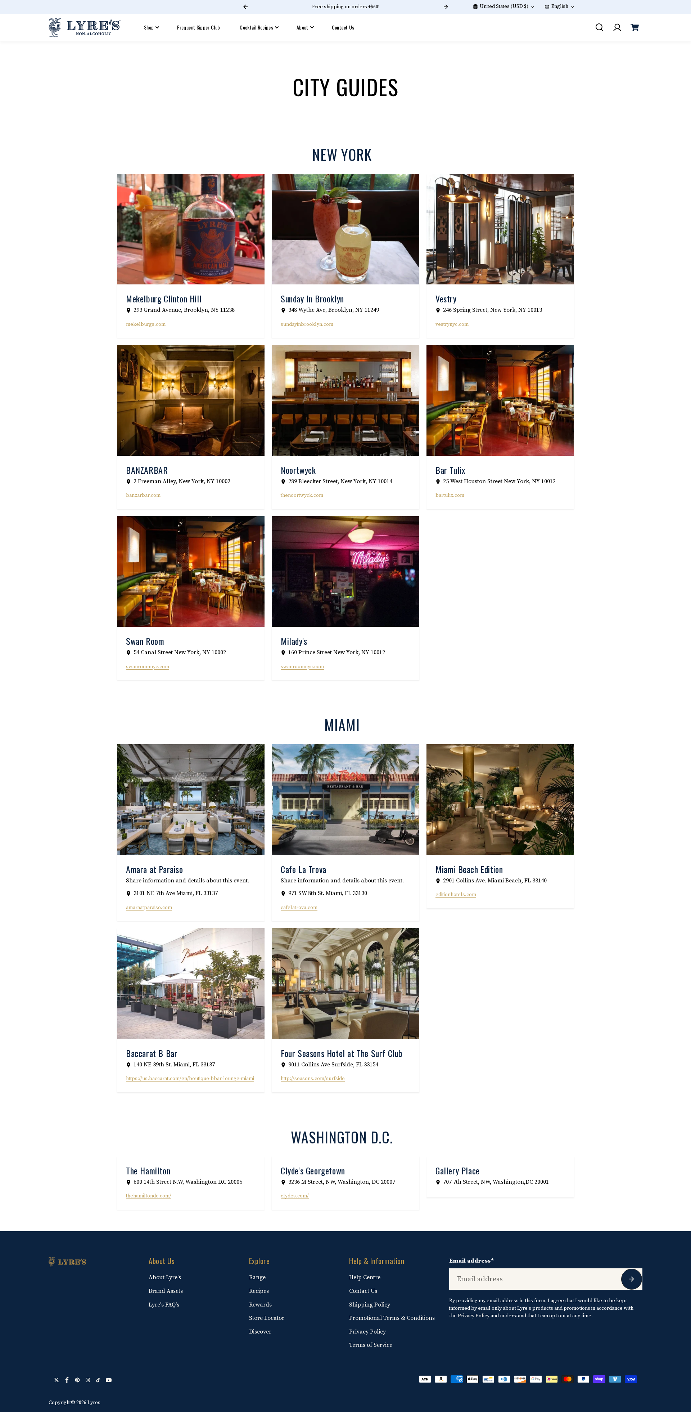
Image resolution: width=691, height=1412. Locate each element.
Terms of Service (370, 1345)
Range (257, 1277)
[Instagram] (87, 1380)
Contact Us (343, 27)
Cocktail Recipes (256, 27)
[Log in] (617, 27)
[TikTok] (98, 1380)
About (302, 27)
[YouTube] (108, 1380)
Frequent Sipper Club (198, 27)
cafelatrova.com (299, 907)
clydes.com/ (295, 1196)
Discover (260, 1331)
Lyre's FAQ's (164, 1304)
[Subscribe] (631, 1279)
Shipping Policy (369, 1304)
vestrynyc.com (452, 324)
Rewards (260, 1304)
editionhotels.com (455, 894)
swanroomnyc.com (147, 667)
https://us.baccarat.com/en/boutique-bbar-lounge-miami (190, 1078)
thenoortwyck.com (302, 495)
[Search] (599, 27)
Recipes (259, 1291)
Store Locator (266, 1318)
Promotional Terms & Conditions (392, 1318)
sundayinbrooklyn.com (307, 324)
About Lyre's (165, 1277)
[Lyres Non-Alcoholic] (85, 27)
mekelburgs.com (146, 324)
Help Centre (364, 1277)
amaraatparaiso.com (149, 907)
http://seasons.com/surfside (313, 1078)
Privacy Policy (367, 1331)
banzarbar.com (143, 495)
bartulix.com (449, 495)
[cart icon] (634, 27)
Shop (149, 27)
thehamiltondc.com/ (148, 1196)
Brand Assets (166, 1291)
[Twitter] (56, 1380)
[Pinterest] (77, 1380)
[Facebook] (67, 1380)
